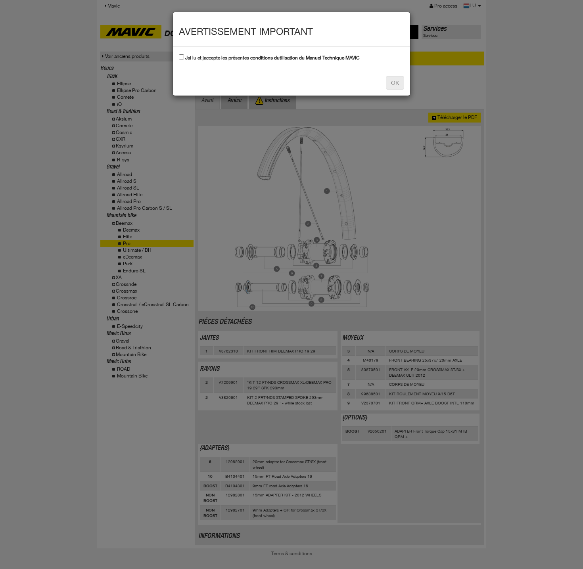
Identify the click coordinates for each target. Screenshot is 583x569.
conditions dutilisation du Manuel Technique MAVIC (305, 58)
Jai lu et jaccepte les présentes (272, 58)
